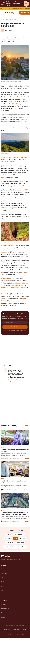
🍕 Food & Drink (18, 534)
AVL (9, 12)
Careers (3, 613)
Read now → (26, 3)
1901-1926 (15, 104)
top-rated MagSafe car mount (14, 371)
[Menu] (2, 13)
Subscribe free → (15, 327)
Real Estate (9, 543)
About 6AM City (5, 608)
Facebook (19, 37)
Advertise (3, 604)
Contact (3, 617)
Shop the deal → (12, 381)
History (22, 538)
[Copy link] (18, 41)
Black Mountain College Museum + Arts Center (14, 287)
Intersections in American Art (19, 283)
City (2, 19)
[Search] (16, 13)
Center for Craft (18, 285)
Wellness (22, 547)
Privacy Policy (9, 634)
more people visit (13, 157)
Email (10, 37)
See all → (26, 425)
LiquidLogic (23, 272)
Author (9, 534)
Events (6, 547)
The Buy (14, 547)
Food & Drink (4, 569)
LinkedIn (24, 629)
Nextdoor (12, 41)
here (27, 256)
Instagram (7, 629)
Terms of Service (19, 634)
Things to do (20, 543)
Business (8, 538)
